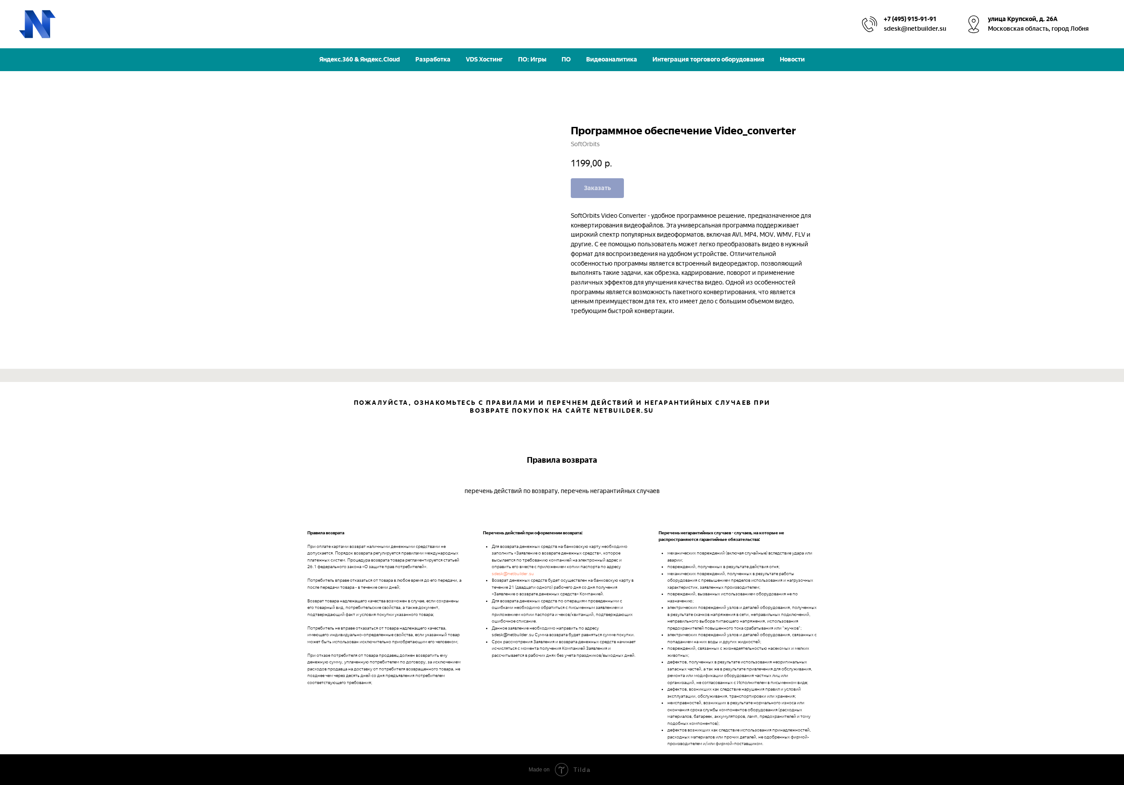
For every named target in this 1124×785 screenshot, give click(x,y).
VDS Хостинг (484, 59)
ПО (566, 59)
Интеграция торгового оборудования (708, 59)
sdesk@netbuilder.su (513, 573)
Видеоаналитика (611, 59)
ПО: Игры (532, 59)
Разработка (432, 59)
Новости (792, 59)
